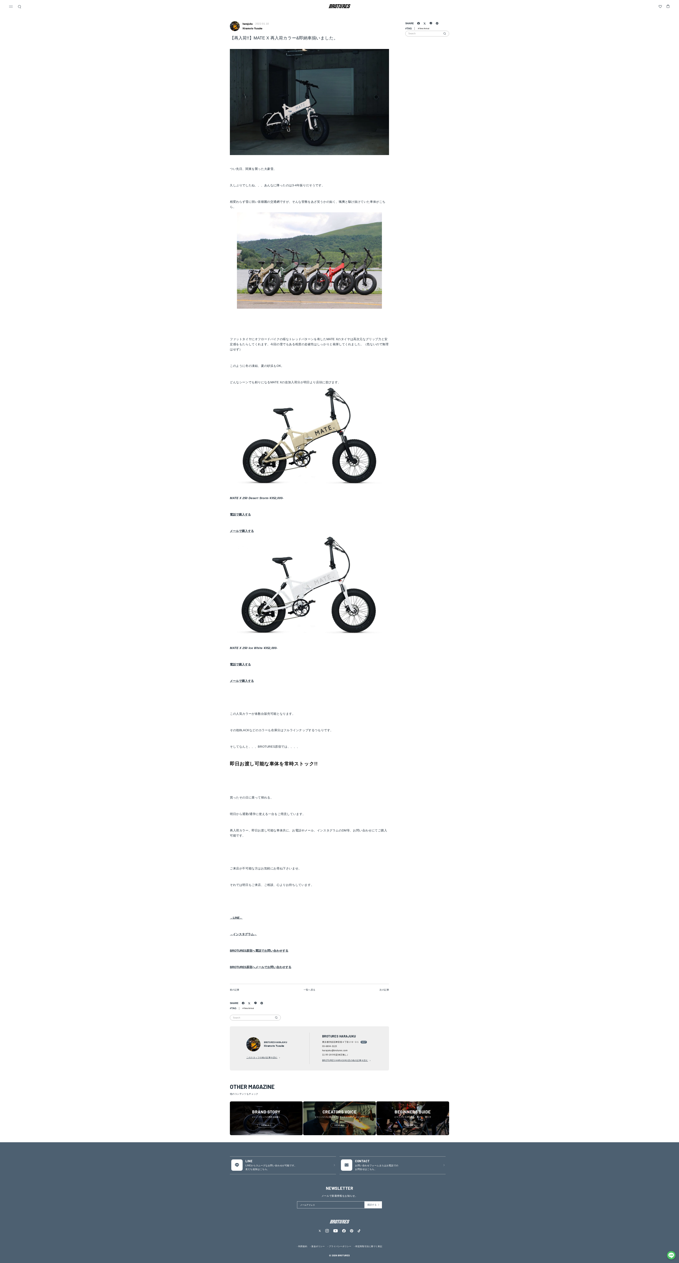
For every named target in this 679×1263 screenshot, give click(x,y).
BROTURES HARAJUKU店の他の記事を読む (345, 1060)
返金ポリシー (318, 1246)
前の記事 (234, 989)
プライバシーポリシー (340, 1246)
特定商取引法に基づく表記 (368, 1246)
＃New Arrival (248, 1008)
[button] (11, 7)
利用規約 (302, 1246)
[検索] (276, 1017)
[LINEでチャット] (671, 1255)
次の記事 (384, 989)
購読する (372, 1204)
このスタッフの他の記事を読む (261, 1057)
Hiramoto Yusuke (252, 28)
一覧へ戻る (309, 989)
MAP (364, 1042)
